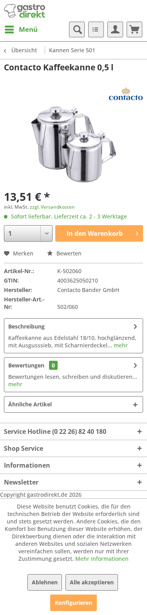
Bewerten (68, 253)
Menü (28, 29)
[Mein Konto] (115, 29)
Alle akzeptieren (92, 582)
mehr (120, 345)
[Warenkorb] (134, 29)
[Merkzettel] (96, 29)
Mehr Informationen (102, 558)
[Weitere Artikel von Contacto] (126, 94)
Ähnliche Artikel (30, 404)
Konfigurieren (73, 602)
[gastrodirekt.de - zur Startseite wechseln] (24, 11)
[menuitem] (21, 29)
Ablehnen (45, 582)
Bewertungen (26, 365)
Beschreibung (26, 326)
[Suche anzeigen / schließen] (77, 29)
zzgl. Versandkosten (52, 207)
